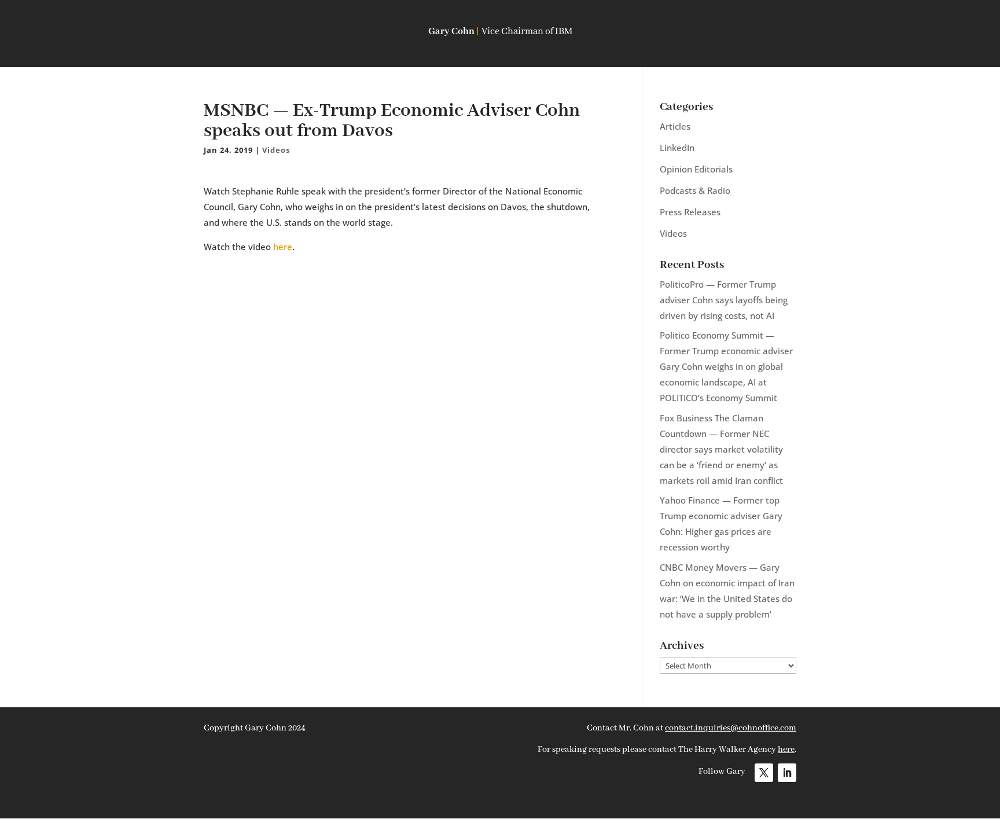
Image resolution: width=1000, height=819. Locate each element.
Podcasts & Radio (695, 190)
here (282, 246)
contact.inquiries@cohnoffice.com (730, 728)
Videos (276, 150)
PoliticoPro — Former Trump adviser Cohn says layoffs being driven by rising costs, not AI (724, 299)
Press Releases (690, 212)
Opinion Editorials (696, 169)
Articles (675, 126)
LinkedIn (677, 147)
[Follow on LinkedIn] (787, 772)
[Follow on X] (764, 772)
